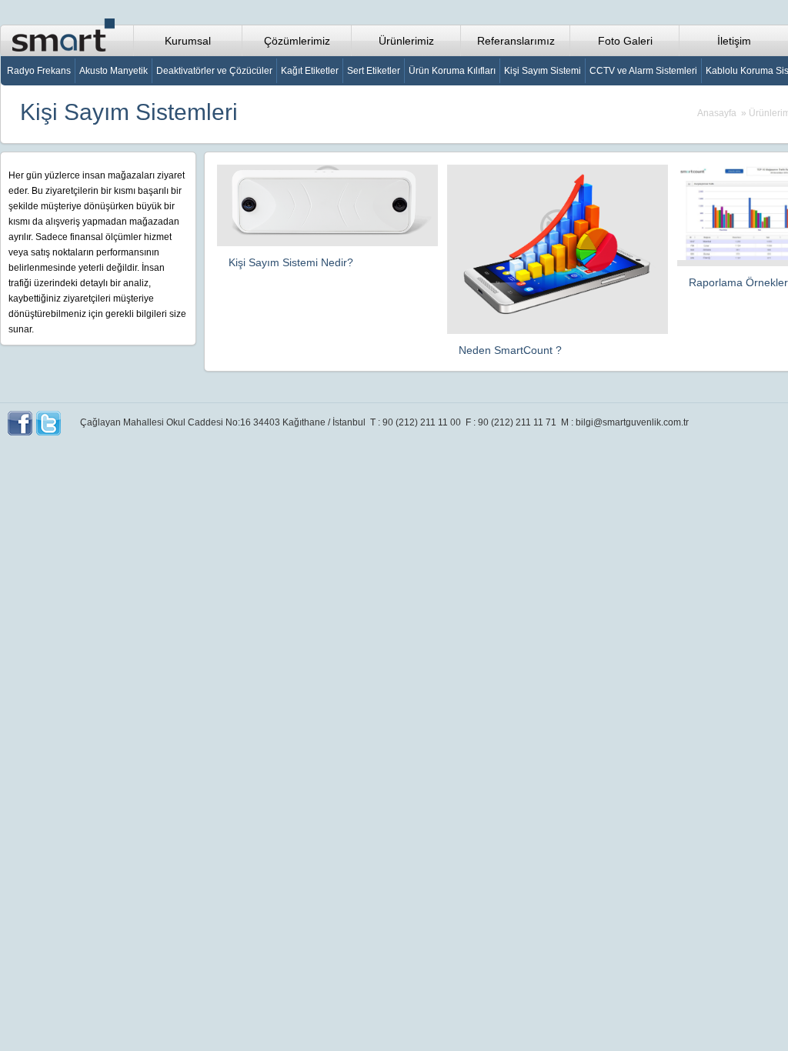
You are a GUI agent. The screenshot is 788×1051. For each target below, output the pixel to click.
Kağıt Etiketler (310, 70)
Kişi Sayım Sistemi (542, 70)
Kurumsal (188, 41)
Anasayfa (716, 113)
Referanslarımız (516, 41)
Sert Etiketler (373, 70)
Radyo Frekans (39, 70)
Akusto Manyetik (113, 70)
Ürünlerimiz (406, 41)
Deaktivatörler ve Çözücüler (214, 70)
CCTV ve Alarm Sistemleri (643, 70)
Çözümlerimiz (297, 41)
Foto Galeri (625, 41)
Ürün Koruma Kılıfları (452, 70)
